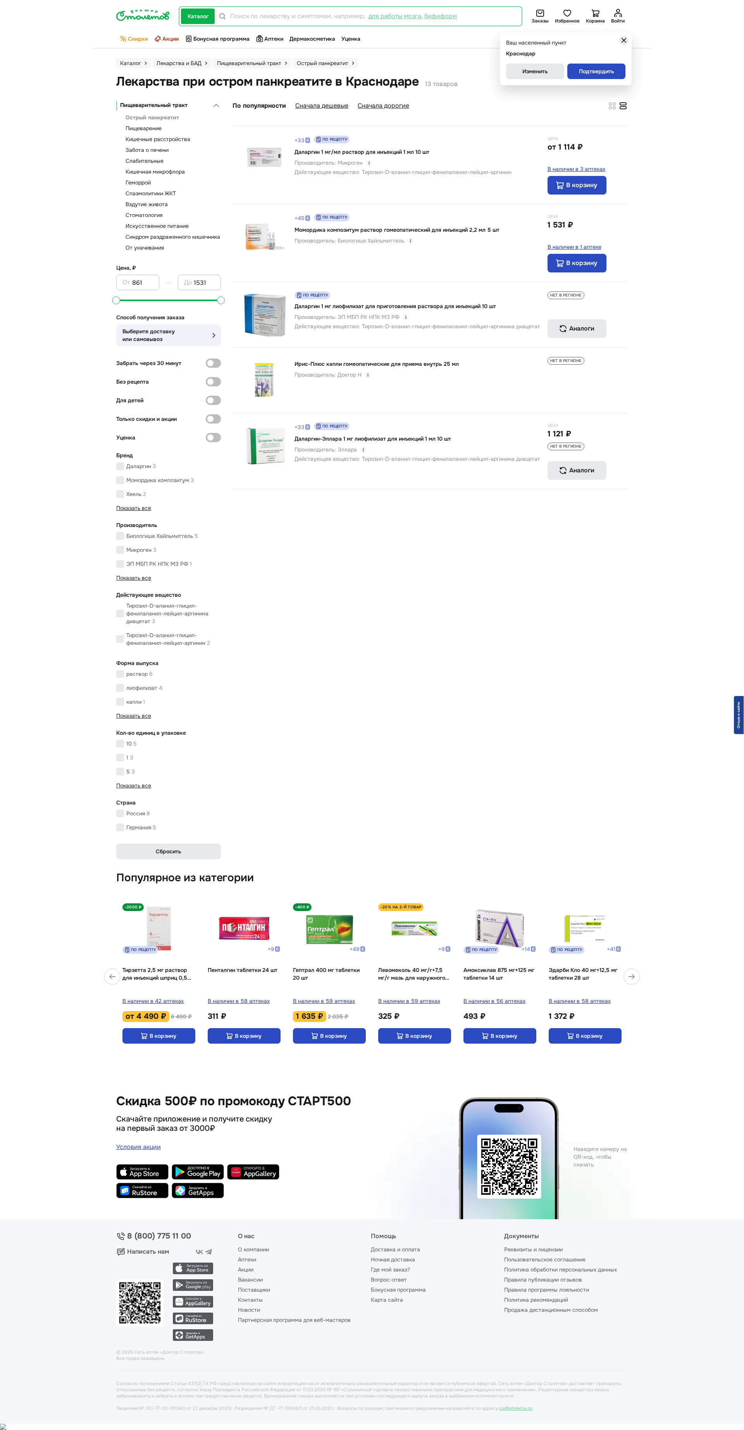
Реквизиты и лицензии (533, 1249)
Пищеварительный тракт (154, 105)
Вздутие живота (147, 204)
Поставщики (254, 1289)
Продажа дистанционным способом (551, 1309)
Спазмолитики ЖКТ (151, 193)
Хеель (136, 494)
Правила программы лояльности (546, 1289)
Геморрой (138, 182)
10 (131, 743)
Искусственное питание (157, 225)
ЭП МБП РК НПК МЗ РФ (159, 563)
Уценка (350, 38)
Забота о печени (147, 149)
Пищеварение (144, 128)
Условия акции (138, 1147)
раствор (139, 673)
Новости (249, 1309)
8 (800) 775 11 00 (159, 1236)
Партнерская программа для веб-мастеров (294, 1319)
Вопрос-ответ (389, 1279)
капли (135, 701)
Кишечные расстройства (158, 139)
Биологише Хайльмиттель (162, 535)
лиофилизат (144, 687)
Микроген (141, 549)
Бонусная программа (221, 38)
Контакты (250, 1299)
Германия (141, 827)
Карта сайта (387, 1299)
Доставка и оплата (395, 1249)
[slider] (116, 300)
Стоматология (144, 215)
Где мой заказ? (390, 1269)
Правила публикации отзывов (543, 1279)
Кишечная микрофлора (155, 171)
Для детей (129, 400)
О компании (253, 1249)
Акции (170, 38)
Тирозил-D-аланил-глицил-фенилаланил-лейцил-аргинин (168, 639)
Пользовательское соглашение (545, 1259)
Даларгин (141, 466)
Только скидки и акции (146, 418)
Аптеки (273, 38)
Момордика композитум (160, 480)
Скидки (138, 38)
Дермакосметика (312, 38)
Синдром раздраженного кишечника (173, 236)
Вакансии (250, 1279)
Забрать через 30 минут (148, 363)
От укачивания (145, 247)
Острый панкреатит (152, 117)
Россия (138, 813)
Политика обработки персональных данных (560, 1269)
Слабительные (145, 160)
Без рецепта (132, 381)
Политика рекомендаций (536, 1299)
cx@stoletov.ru (515, 1408)
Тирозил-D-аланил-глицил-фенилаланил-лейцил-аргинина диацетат (167, 613)
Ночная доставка (393, 1259)
